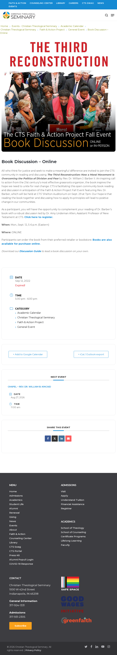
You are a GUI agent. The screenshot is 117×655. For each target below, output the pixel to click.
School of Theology (72, 527)
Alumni (13, 508)
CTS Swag (15, 546)
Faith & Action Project (52, 29)
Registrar (66, 508)
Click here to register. (38, 217)
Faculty (65, 545)
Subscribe (20, 625)
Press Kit (14, 555)
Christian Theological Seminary (18, 29)
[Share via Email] (68, 439)
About (13, 529)
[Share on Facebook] (48, 439)
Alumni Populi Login (21, 559)
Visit (63, 491)
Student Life (16, 504)
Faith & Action (17, 534)
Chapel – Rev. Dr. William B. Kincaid (29, 386)
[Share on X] (55, 439)
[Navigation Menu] (112, 15)
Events (13, 525)
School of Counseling (73, 532)
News (12, 521)
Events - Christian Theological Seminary (34, 26)
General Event (76, 29)
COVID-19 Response (21, 563)
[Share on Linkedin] (61, 439)
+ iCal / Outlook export (91, 354)
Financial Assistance (72, 504)
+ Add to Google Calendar (28, 354)
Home (4, 26)
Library (13, 542)
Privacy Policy (33, 650)
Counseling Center (20, 538)
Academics (15, 499)
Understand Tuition (72, 499)
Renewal (14, 512)
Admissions (16, 495)
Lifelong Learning (71, 540)
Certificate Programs (73, 536)
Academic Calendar (72, 26)
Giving (12, 517)
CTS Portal (15, 551)
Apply (64, 495)
